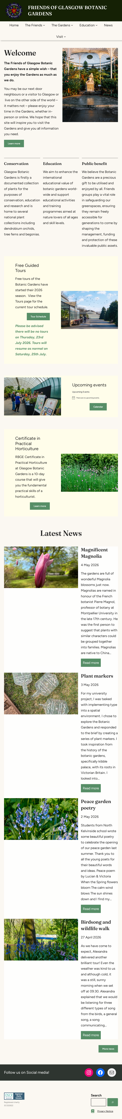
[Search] (112, 1102)
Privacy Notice (105, 1111)
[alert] (89, 397)
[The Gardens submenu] (72, 25)
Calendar (98, 406)
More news (108, 1048)
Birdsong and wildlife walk (96, 925)
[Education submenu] (97, 25)
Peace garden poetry (96, 804)
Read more (92, 664)
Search (96, 1095)
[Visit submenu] (65, 37)
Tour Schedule (38, 316)
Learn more (14, 143)
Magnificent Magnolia (94, 553)
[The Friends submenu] (44, 25)
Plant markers (97, 676)
